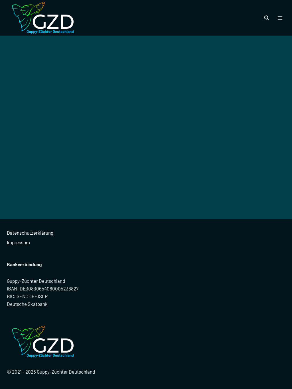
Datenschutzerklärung (30, 233)
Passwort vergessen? (146, 140)
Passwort (91, 81)
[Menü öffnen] (280, 17)
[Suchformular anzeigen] (266, 18)
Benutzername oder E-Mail (107, 57)
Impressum (18, 242)
